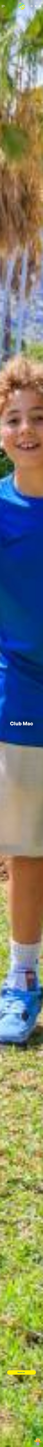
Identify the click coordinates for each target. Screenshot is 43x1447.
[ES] (36, 6)
